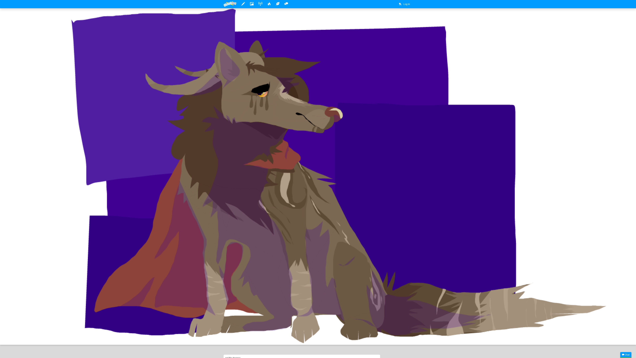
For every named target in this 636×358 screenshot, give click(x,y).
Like (230, 338)
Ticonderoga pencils (276, 332)
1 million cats (241, 332)
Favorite (248, 338)
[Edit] (399, 16)
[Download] (408, 16)
